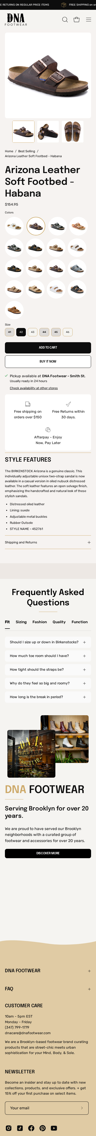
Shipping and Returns (21, 542)
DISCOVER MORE (48, 853)
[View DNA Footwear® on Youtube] (54, 1128)
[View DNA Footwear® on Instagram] (8, 1128)
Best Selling (26, 151)
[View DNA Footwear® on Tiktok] (20, 1128)
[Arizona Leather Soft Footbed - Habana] (23, 132)
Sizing (21, 622)
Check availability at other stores (34, 388)
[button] (64, 19)
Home (9, 151)
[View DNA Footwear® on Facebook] (31, 1128)
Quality (59, 622)
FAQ (9, 989)
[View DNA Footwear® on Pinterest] (42, 1128)
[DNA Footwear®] (16, 19)
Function (80, 622)
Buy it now (48, 361)
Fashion (39, 622)
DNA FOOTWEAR (22, 971)
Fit (7, 622)
